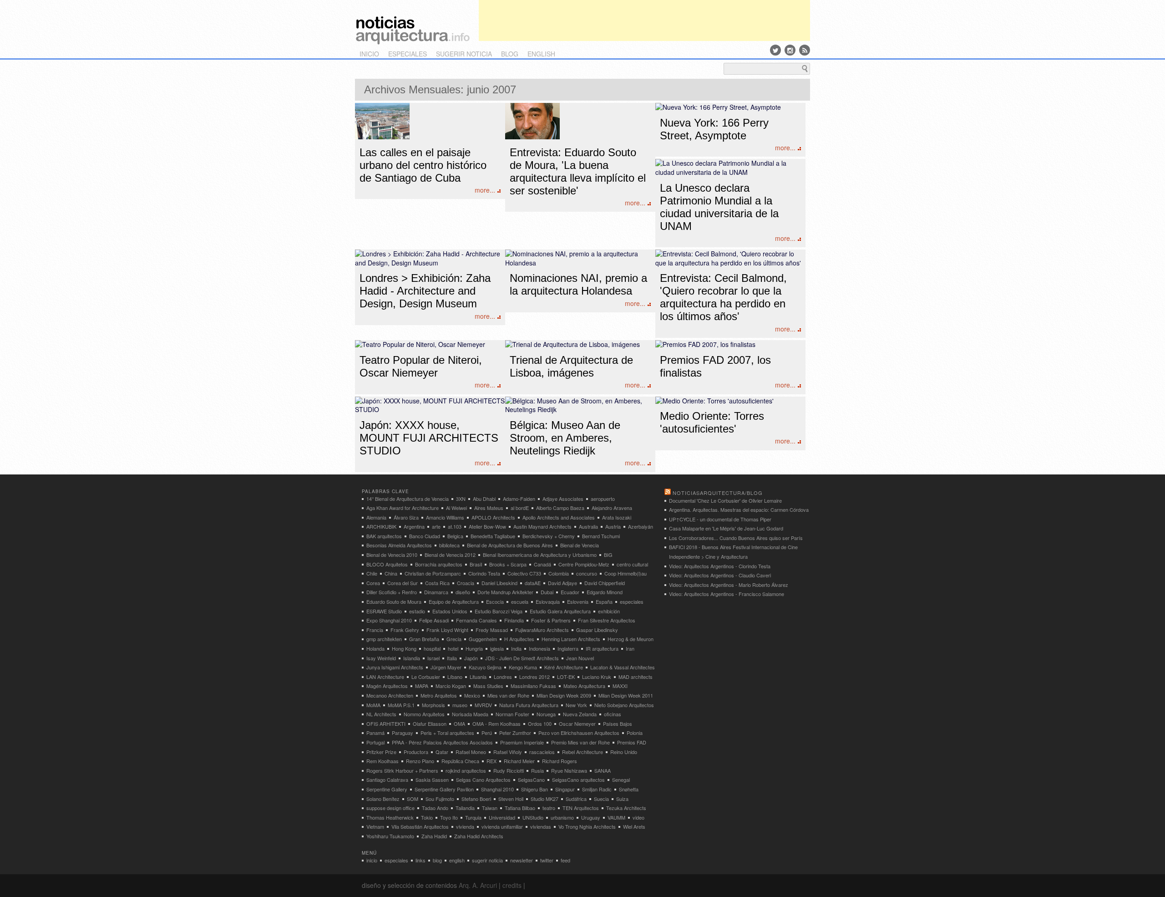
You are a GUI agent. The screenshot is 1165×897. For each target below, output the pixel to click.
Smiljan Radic (597, 789)
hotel (453, 648)
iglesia (497, 648)
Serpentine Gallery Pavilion (444, 789)
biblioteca (449, 545)
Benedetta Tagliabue (493, 536)
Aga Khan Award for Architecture (402, 507)
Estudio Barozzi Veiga (498, 611)
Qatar (442, 751)
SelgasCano (531, 779)
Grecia (453, 638)
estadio (417, 611)
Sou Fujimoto (439, 798)
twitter (546, 860)
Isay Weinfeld (381, 658)
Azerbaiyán (640, 526)
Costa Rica (437, 582)
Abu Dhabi (484, 498)
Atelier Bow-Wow (487, 526)
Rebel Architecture (582, 751)
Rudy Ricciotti (508, 770)
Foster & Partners (551, 620)
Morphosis (433, 704)
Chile (371, 573)
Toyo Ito (449, 817)
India (516, 648)
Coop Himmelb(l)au (625, 573)
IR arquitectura (602, 648)
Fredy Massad (492, 629)
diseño (463, 592)
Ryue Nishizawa (569, 770)
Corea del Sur (402, 582)
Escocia (495, 601)
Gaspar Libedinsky (597, 629)
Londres (503, 676)
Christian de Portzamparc (433, 573)
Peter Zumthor (515, 732)
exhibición (609, 611)
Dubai (547, 592)
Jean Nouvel (580, 658)
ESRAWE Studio (384, 611)
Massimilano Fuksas (533, 685)
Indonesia (539, 648)
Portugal (375, 742)
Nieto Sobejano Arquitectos (624, 704)
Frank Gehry (404, 629)
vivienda (465, 826)
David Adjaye (562, 582)
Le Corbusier (425, 676)
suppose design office (390, 807)
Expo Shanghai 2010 (389, 620)
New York (576, 704)
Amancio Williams (445, 517)
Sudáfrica (576, 798)
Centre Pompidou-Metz (583, 564)
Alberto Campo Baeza (560, 507)
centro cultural (632, 564)
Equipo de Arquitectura (454, 601)
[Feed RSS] (804, 50)
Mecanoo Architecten (389, 695)
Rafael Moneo (471, 751)
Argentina (414, 526)
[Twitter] (775, 50)
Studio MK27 (544, 798)
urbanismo (562, 817)
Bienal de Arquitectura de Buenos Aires (510, 545)
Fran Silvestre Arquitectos (606, 620)
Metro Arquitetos (438, 695)
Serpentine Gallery (386, 789)
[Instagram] (790, 50)
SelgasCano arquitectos (578, 779)
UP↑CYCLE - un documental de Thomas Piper (720, 519)
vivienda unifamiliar (502, 826)
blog (509, 53)
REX (491, 760)
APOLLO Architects (493, 517)
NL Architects (381, 714)
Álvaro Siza (406, 517)
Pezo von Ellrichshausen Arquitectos (578, 732)
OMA (459, 723)
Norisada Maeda (470, 714)
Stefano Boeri (476, 798)
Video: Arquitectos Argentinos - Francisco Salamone (726, 593)
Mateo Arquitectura (584, 685)
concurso (586, 573)
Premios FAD (631, 742)
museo (459, 704)
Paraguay (402, 732)
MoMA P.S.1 (401, 704)
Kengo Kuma (523, 667)
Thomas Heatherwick (390, 817)
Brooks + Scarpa (508, 564)
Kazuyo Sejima (485, 667)
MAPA (421, 685)
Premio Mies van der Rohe (580, 742)
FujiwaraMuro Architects (542, 629)
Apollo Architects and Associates (558, 517)
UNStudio (532, 817)
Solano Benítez (383, 798)
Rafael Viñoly (507, 751)
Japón (471, 658)
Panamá (375, 732)
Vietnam (375, 826)
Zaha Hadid (434, 836)
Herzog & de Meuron (630, 638)
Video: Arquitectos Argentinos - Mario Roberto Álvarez (728, 584)
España (604, 601)
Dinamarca (436, 592)
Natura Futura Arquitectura (528, 704)
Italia (452, 658)
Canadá (542, 564)
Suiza (622, 798)
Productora (416, 751)
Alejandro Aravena (612, 507)
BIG (608, 554)
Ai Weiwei (456, 507)
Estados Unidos (449, 611)
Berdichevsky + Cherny (548, 536)
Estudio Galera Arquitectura (560, 611)
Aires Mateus (488, 507)
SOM (412, 798)
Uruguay (590, 817)
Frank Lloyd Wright (447, 629)
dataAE (533, 582)
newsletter (521, 860)
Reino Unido (623, 751)
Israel (433, 658)
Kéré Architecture (563, 667)
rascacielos (542, 751)
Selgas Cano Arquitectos (483, 779)
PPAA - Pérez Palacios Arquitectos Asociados (442, 742)
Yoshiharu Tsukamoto (390, 836)
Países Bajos (617, 723)
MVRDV (483, 704)
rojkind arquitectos (466, 770)
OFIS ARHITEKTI (385, 723)
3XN (461, 498)
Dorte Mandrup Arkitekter (505, 592)
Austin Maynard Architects (542, 526)
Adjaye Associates (562, 498)
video (638, 817)
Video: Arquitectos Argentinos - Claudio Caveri (720, 575)
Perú (486, 732)
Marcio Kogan (451, 685)
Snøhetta (628, 789)
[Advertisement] (644, 20)
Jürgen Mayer (446, 667)
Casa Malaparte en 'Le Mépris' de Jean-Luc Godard (726, 528)
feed (565, 860)
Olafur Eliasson (429, 723)
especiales (407, 53)
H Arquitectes (519, 638)
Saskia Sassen (432, 779)
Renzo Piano (420, 760)
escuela (519, 601)
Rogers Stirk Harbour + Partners (402, 770)
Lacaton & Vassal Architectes (622, 667)
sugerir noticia (464, 53)
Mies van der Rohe (508, 695)
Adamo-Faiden (519, 498)
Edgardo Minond (605, 592)
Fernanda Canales (476, 620)
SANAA (602, 770)
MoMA (373, 704)
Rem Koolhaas (382, 760)
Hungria (474, 648)
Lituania (478, 676)
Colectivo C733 (524, 573)
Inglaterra (567, 648)
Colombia (558, 573)
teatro (548, 807)
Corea (373, 582)
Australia (588, 526)
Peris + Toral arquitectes (447, 732)
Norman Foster (512, 714)
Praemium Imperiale (522, 742)
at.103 (454, 526)
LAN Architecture (385, 676)
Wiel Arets (634, 826)
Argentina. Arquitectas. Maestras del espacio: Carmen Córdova (739, 509)
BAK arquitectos (384, 536)
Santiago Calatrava (387, 779)
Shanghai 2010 (497, 789)
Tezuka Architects (626, 807)
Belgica (455, 536)
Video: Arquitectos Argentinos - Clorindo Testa (719, 566)
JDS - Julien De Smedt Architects (522, 658)
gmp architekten (384, 638)
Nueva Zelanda (580, 714)
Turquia (473, 817)
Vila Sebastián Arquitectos (420, 826)
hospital (432, 648)
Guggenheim (483, 638)
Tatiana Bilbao (520, 807)
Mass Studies (488, 685)
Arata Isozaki (616, 517)
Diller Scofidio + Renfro (391, 592)
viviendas (540, 826)
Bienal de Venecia (579, 545)
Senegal (621, 779)
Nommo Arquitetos (424, 714)
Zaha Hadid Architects (478, 836)
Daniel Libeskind (499, 582)
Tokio (427, 817)
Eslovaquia (548, 601)
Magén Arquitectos (387, 685)
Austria (613, 526)
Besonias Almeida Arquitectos (399, 545)
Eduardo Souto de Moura (393, 601)
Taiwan (489, 807)
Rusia (537, 770)
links (420, 860)
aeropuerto (603, 498)
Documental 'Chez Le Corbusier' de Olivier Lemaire (725, 500)
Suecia (601, 798)
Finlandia (514, 620)
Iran (630, 648)
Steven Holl (510, 798)
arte (436, 526)
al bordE (520, 507)
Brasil (476, 564)
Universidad (502, 817)
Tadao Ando (435, 807)
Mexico (472, 695)
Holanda (375, 648)
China (391, 573)
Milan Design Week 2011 (625, 695)
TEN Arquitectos (580, 807)
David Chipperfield (604, 582)
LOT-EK (566, 676)
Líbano (454, 676)
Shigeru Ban (534, 789)
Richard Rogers (559, 760)
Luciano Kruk (596, 676)
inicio (369, 53)
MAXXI (620, 685)
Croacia (465, 582)
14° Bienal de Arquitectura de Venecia (407, 498)
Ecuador (570, 592)
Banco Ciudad (424, 536)
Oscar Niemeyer (577, 723)
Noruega (546, 714)
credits (512, 885)
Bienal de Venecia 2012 (450, 554)
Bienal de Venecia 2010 (391, 554)
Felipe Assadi (434, 620)
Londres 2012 (534, 676)
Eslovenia (577, 601)
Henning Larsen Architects (571, 638)
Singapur (565, 789)
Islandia (411, 658)
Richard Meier (519, 760)
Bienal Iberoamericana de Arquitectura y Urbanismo (540, 554)
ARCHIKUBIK (381, 526)
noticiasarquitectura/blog (718, 492)
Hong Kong (404, 648)
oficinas (612, 714)
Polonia (635, 732)
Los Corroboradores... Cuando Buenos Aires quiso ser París (736, 537)
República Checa (460, 760)
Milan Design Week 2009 (564, 695)
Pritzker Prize (381, 751)
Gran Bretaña (424, 638)
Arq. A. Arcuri (478, 885)
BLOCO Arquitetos (387, 564)
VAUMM (616, 817)
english (541, 53)
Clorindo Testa (484, 573)
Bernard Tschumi (601, 536)
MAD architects (635, 676)
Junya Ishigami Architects (394, 667)
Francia (374, 629)
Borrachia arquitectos (438, 564)
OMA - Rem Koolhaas (496, 723)
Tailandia (465, 807)
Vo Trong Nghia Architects (587, 826)
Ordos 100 (540, 723)
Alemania (376, 517)
